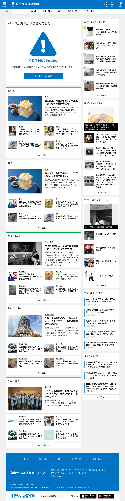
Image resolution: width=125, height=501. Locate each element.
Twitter (112, 4)
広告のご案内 (56, 476)
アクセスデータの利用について (62, 473)
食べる (34, 11)
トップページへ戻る (43, 76)
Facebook (106, 4)
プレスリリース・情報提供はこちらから (91, 470)
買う (60, 11)
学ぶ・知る (89, 11)
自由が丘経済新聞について (60, 470)
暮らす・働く (73, 11)
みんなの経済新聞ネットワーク (23, 496)
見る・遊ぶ (47, 11)
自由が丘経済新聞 (25, 4)
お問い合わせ (81, 473)
